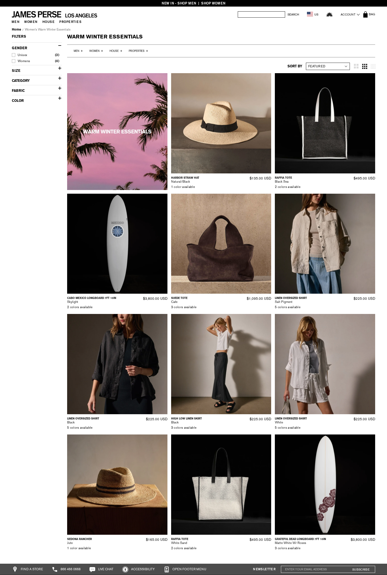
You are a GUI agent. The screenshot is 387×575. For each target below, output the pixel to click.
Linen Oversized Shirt (291, 298)
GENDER (19, 48)
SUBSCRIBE (361, 569)
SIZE (16, 70)
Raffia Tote (283, 177)
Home (16, 29)
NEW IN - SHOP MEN (179, 3)
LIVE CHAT (105, 569)
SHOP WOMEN (213, 3)
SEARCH (293, 14)
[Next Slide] (265, 123)
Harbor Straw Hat (185, 177)
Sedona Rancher (79, 539)
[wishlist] (329, 14)
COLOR (18, 100)
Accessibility (142, 569)
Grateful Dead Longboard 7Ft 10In (300, 539)
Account (348, 14)
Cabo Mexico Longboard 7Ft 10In (91, 298)
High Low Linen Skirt (186, 418)
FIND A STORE (31, 569)
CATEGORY (21, 80)
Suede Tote (179, 298)
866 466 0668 (70, 569)
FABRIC (18, 90)
